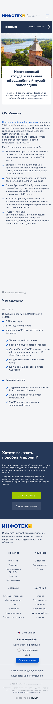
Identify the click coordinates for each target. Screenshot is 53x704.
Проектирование (13, 613)
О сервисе (40, 561)
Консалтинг (13, 608)
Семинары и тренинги (13, 617)
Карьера (40, 617)
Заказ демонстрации (27, 506)
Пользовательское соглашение (26, 675)
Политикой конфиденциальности (26, 692)
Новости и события (40, 613)
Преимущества (40, 565)
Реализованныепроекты (13, 570)
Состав (40, 569)
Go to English (28, 632)
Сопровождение (13, 600)
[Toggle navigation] (47, 16)
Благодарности (40, 600)
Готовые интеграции (13, 596)
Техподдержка (30, 650)
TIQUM (34, 697)
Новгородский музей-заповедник (20, 122)
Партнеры (40, 604)
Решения (13, 565)
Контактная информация (26, 644)
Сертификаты (39, 608)
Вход (27, 654)
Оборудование (13, 580)
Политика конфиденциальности (26, 670)
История (40, 596)
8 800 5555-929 (26, 639)
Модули (13, 576)
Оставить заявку (36, 26)
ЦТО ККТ (13, 604)
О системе (13, 561)
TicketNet (10, 27)
